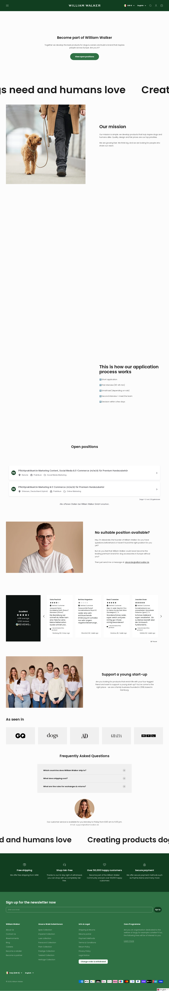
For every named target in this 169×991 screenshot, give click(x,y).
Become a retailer (14, 951)
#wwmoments (12, 938)
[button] (44, 616)
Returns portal (85, 934)
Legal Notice (84, 955)
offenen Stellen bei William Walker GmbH (81, 504)
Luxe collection (44, 938)
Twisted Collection (46, 955)
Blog (8, 942)
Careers (9, 947)
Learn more (129, 941)
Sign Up (157, 910)
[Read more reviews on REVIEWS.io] (23, 625)
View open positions (84, 56)
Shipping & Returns (87, 930)
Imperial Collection (46, 934)
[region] (102, 616)
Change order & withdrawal (93, 961)
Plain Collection (45, 947)
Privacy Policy (85, 951)
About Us (10, 930)
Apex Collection (45, 930)
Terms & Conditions (87, 942)
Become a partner (14, 955)
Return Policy (84, 947)
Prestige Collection (46, 951)
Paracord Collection (47, 942)
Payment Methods (87, 938)
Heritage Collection (46, 959)
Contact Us (11, 934)
